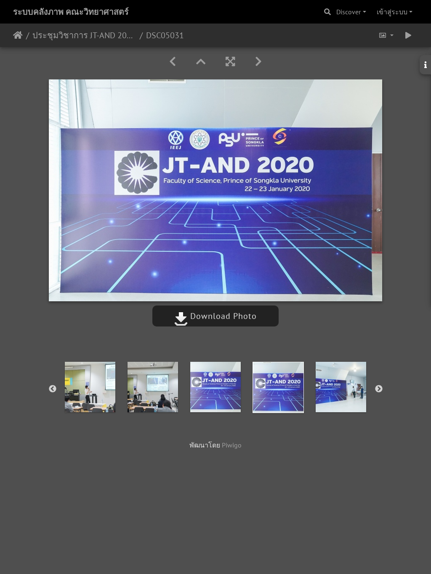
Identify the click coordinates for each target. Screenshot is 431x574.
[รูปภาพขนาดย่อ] (201, 61)
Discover (348, 12)
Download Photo (222, 316)
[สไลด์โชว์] (408, 35)
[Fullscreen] (230, 61)
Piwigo (232, 445)
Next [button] (379, 389)
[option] (90, 387)
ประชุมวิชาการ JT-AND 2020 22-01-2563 (84, 35)
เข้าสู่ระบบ (392, 12)
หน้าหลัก (18, 35)
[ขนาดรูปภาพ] (386, 35)
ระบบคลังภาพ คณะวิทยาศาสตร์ (71, 11)
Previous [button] (52, 389)
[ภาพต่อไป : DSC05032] (258, 61)
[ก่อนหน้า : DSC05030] (172, 61)
